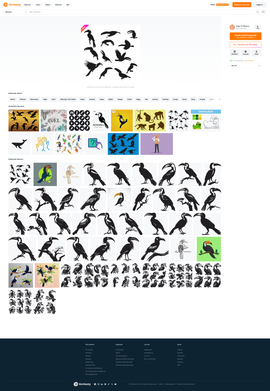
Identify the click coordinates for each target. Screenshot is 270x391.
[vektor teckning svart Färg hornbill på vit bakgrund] (182, 249)
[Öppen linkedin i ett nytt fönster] (102, 384)
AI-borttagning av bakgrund (95, 371)
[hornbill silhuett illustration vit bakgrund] (95, 174)
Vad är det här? (249, 61)
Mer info (234, 66)
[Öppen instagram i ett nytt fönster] (98, 384)
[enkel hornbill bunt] (71, 275)
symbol (155, 99)
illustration (34, 99)
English (180, 350)
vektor (12, 99)
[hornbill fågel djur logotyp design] (122, 120)
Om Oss (147, 356)
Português (181, 356)
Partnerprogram (121, 356)
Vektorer (27, 5)
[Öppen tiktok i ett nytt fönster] (108, 384)
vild (146, 99)
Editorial (58, 5)
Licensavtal (119, 350)
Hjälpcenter (148, 350)
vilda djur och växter (68, 99)
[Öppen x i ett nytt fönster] (112, 384)
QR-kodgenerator (91, 374)
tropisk (202, 99)
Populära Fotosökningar (124, 362)
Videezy (88, 356)
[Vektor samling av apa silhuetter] (150, 120)
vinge (102, 99)
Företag (88, 359)
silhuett (23, 99)
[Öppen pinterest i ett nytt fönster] (105, 384)
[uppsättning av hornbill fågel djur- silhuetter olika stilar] (20, 174)
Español (180, 353)
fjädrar (212, 99)
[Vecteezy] (12, 5)
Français (180, 362)
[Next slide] (217, 99)
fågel (45, 99)
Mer (67, 5)
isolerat (92, 99)
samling (165, 99)
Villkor (161, 384)
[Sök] (257, 12)
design (120, 99)
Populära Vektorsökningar (125, 359)
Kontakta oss (148, 353)
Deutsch (180, 359)
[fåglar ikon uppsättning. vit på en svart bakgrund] (79, 120)
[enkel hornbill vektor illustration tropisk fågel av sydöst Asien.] (209, 249)
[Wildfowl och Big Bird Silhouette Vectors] (123, 144)
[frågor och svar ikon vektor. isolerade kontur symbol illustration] (95, 144)
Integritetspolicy (170, 384)
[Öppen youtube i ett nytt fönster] (115, 384)
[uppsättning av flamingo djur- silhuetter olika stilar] (178, 120)
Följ (258, 28)
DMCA (118, 353)
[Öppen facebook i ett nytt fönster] (95, 384)
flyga (138, 99)
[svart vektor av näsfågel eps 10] (100, 120)
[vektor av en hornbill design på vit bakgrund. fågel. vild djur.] (119, 199)
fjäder (110, 99)
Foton (38, 5)
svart (53, 99)
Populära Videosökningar (124, 365)
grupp (175, 99)
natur (82, 99)
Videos (47, 5)
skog (193, 99)
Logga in (259, 5)
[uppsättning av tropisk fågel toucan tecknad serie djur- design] (20, 275)
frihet (129, 99)
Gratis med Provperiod (245, 36)
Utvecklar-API (90, 365)
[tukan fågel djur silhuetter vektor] (23, 120)
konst (184, 99)
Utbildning (89, 362)
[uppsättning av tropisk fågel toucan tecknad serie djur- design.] (47, 275)
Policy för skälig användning (186, 384)
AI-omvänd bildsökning (93, 368)
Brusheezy (89, 350)
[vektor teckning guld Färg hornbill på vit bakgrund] (70, 174)
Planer (212, 5)
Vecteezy (88, 353)
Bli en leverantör (150, 359)
